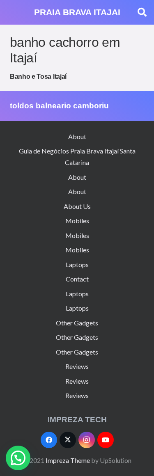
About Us (77, 206)
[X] (68, 440)
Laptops (77, 264)
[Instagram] (86, 440)
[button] (142, 12)
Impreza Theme (68, 460)
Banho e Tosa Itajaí (38, 76)
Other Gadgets (77, 323)
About (77, 136)
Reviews (77, 366)
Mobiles (77, 220)
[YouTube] (105, 440)
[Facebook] (49, 440)
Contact (77, 279)
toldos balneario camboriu (59, 105)
